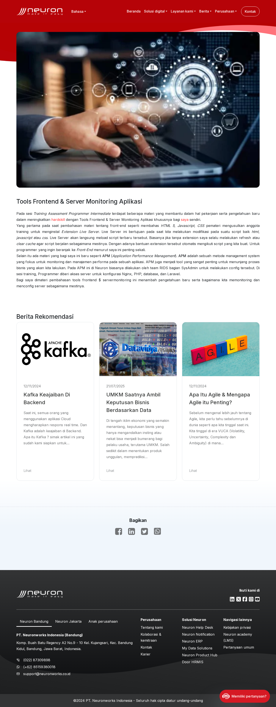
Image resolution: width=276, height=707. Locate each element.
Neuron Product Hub (199, 655)
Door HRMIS (193, 662)
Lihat (27, 470)
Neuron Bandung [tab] (34, 621)
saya (184, 219)
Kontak (250, 11)
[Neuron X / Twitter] (238, 599)
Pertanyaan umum (238, 647)
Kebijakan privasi (237, 627)
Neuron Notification (198, 634)
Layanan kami (182, 11)
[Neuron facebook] (245, 599)
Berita (204, 11)
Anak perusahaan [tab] (103, 621)
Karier (146, 654)
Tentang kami (152, 627)
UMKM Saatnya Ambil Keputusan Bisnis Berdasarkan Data (133, 402)
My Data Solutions (197, 648)
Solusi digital (154, 11)
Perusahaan (224, 11)
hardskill (58, 219)
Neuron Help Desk (197, 627)
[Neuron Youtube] (257, 599)
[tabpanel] (75, 653)
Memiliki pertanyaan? (249, 696)
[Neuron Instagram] (251, 599)
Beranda (134, 11)
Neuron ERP (192, 641)
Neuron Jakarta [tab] (68, 621)
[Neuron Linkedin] (232, 599)
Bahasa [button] (77, 11)
